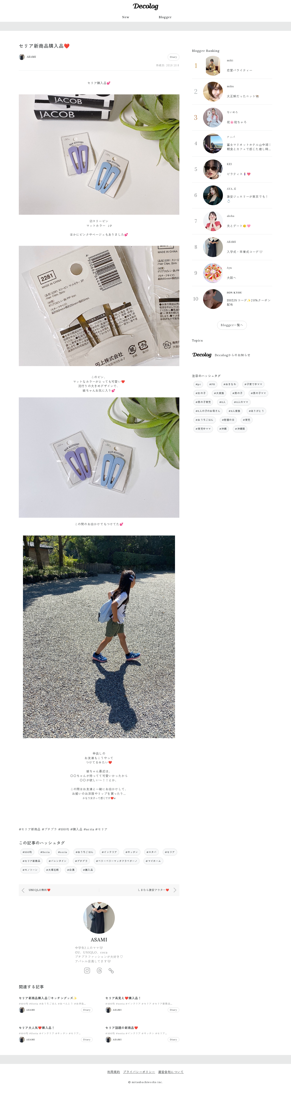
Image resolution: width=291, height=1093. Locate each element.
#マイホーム (153, 860)
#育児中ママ (203, 428)
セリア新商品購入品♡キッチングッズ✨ (48, 998)
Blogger (165, 17)
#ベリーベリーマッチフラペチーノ (116, 860)
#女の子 (201, 393)
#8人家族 (234, 410)
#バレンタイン (58, 860)
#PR (212, 384)
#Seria (45, 852)
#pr (198, 384)
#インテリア (109, 852)
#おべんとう (65, 1003)
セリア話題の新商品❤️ (121, 1028)
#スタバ (151, 852)
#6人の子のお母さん (208, 410)
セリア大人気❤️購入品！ (37, 1028)
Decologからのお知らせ (233, 355)
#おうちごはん (84, 852)
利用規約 (113, 1072)
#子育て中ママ (253, 384)
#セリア (170, 852)
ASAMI (99, 940)
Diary (173, 56)
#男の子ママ (258, 393)
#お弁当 (79, 1003)
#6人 (222, 402)
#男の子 (237, 393)
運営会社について (171, 1072)
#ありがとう (256, 410)
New (125, 17)
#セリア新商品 (31, 860)
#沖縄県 (240, 428)
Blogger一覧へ (232, 325)
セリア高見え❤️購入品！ (123, 998)
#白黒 (71, 869)
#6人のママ (241, 402)
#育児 (246, 419)
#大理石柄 (52, 869)
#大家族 (219, 393)
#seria (62, 852)
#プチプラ (81, 860)
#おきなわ (229, 384)
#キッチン (132, 852)
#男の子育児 (203, 402)
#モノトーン (30, 869)
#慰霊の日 (228, 419)
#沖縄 (223, 428)
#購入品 (88, 869)
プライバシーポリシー (139, 1072)
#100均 (27, 852)
